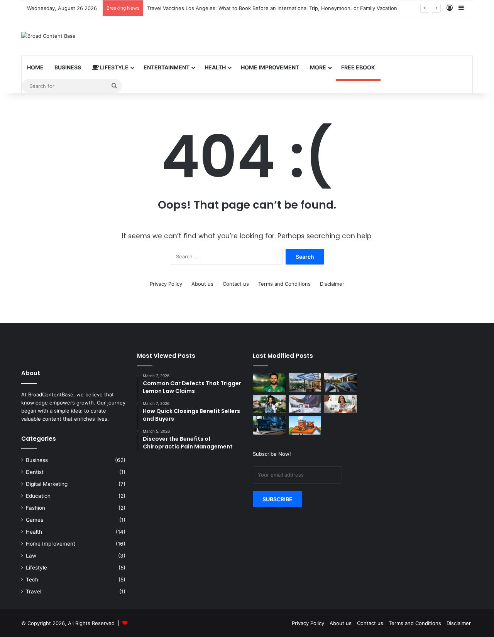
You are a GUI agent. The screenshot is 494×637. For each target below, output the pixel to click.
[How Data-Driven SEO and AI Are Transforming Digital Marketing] (269, 425)
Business (67, 67)
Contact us (236, 284)
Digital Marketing (47, 484)
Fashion (35, 508)
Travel (33, 591)
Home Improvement (270, 67)
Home (35, 67)
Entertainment (166, 67)
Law (31, 556)
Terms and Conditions (284, 284)
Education (38, 496)
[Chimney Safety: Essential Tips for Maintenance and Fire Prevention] (305, 425)
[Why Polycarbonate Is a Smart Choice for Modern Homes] (305, 382)
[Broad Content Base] (48, 36)
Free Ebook (358, 67)
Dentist (35, 472)
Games (34, 520)
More (318, 67)
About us (202, 284)
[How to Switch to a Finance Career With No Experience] (305, 404)
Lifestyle (114, 67)
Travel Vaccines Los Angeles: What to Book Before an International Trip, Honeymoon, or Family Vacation (272, 8)
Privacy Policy (166, 284)
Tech (32, 579)
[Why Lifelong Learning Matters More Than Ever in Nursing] (269, 404)
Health (215, 67)
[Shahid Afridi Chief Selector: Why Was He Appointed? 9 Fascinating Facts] (269, 382)
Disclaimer (332, 284)
